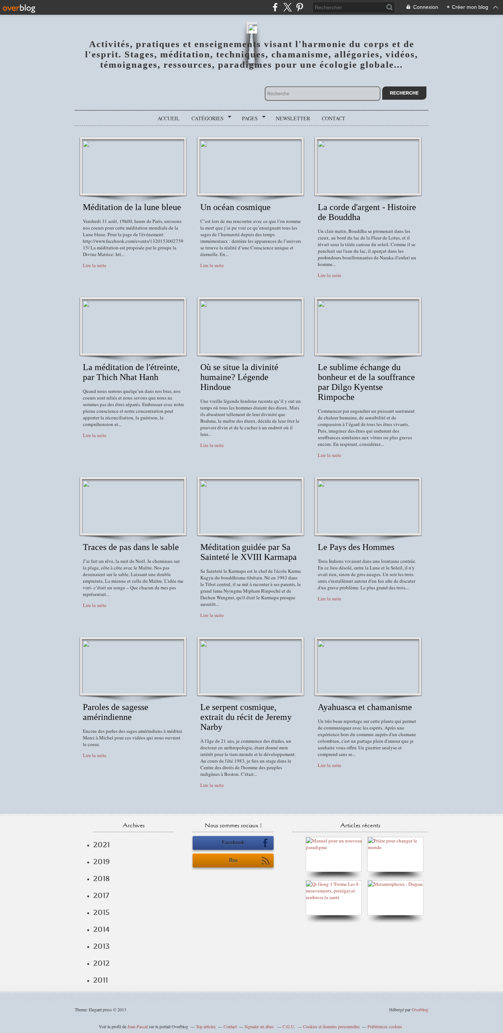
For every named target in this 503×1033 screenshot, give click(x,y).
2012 (101, 963)
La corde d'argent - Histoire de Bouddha (367, 212)
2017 (101, 895)
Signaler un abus (260, 1026)
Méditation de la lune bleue (132, 207)
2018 (101, 878)
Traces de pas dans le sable (131, 547)
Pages (247, 118)
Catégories (205, 118)
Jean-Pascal (137, 1026)
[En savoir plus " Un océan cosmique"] (250, 191)
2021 (101, 844)
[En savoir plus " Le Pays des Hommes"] (368, 531)
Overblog (420, 1009)
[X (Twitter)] (287, 7)
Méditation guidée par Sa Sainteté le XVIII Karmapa (248, 552)
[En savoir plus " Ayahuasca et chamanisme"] (368, 691)
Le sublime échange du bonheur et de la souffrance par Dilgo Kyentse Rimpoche (366, 382)
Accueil (169, 118)
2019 (101, 861)
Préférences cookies (384, 1026)
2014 (101, 929)
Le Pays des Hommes (356, 547)
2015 (101, 912)
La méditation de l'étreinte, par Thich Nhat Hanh (131, 372)
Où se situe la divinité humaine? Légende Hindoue (239, 377)
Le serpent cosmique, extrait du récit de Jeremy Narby (246, 717)
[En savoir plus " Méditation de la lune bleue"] (133, 191)
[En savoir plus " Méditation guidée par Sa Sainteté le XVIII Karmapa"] (250, 531)
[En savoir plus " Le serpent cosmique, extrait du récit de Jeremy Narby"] (250, 691)
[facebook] (275, 7)
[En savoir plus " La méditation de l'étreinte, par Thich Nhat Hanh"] (133, 351)
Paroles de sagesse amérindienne (115, 712)
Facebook (233, 842)
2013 (101, 946)
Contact (333, 118)
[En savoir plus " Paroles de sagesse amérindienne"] (133, 691)
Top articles (206, 1026)
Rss (233, 860)
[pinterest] (299, 7)
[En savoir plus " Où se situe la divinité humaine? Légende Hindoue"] (250, 351)
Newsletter (293, 118)
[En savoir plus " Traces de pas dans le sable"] (133, 531)
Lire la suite (94, 265)
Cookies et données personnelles (331, 1026)
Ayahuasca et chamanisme (365, 707)
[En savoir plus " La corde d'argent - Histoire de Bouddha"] (368, 191)
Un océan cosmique (235, 207)
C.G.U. (288, 1026)
